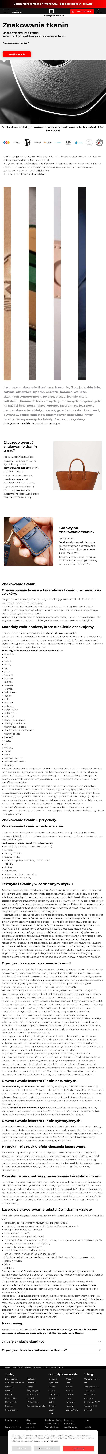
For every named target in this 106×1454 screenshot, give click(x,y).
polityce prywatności (48, 1441)
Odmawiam (21, 1449)
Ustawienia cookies (47, 1449)
